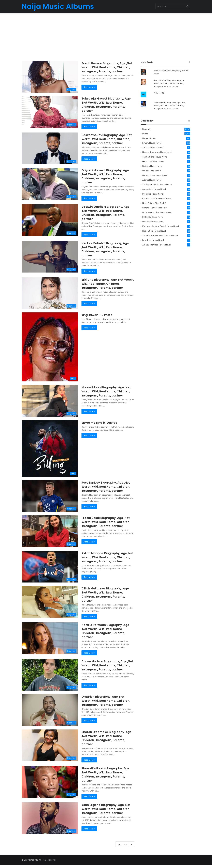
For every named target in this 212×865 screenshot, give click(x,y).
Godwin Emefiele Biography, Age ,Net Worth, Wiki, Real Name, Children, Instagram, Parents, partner (105, 213)
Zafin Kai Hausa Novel (152, 147)
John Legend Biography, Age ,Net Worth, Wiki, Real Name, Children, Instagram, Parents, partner (106, 809)
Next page (122, 844)
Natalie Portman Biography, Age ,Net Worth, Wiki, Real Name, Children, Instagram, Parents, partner (105, 631)
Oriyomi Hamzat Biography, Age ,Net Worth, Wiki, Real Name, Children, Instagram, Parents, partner (105, 176)
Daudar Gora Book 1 (151, 171)
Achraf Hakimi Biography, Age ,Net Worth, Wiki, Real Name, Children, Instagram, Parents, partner (169, 105)
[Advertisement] (106, 36)
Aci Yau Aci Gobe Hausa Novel (156, 245)
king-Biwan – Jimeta (96, 315)
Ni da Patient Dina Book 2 (154, 203)
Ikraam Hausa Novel (151, 143)
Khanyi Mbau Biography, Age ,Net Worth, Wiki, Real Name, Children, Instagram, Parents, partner (106, 391)
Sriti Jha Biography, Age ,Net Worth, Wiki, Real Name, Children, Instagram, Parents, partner (107, 284)
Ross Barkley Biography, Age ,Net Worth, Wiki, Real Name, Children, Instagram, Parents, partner (105, 487)
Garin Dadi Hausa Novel (153, 161)
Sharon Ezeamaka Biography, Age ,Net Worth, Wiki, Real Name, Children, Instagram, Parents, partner (106, 738)
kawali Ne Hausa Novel (153, 240)
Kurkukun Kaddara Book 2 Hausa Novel (160, 226)
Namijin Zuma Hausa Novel (154, 175)
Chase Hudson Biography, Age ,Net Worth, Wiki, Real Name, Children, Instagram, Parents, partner (107, 665)
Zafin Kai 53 (159, 93)
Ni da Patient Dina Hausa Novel (156, 212)
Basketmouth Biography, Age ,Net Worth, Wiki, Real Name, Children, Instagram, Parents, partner (106, 139)
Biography (147, 129)
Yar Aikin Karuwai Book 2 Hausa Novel (160, 235)
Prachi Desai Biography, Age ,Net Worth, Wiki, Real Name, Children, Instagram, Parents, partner (105, 522)
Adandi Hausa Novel (151, 180)
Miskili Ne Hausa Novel (152, 194)
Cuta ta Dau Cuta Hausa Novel (156, 198)
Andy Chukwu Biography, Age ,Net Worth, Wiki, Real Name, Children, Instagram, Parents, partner (169, 83)
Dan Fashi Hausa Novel (153, 221)
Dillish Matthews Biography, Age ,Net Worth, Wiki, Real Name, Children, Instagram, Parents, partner (105, 594)
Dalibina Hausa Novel (152, 166)
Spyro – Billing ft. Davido (99, 423)
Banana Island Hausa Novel (155, 208)
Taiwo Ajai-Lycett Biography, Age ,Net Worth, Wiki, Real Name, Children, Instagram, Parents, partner (106, 104)
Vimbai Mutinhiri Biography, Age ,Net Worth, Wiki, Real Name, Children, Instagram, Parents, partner (105, 249)
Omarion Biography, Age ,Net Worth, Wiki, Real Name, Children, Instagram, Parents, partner (105, 701)
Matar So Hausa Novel (152, 217)
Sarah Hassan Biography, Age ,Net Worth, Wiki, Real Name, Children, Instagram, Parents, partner (106, 67)
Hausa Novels (148, 138)
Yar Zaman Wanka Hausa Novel (157, 184)
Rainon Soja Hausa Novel (154, 231)
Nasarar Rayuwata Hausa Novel (157, 152)
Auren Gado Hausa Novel (154, 189)
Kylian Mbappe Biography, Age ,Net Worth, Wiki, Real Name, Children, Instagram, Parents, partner (107, 557)
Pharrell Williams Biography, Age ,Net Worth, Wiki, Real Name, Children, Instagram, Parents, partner (105, 774)
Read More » (89, 87)
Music (145, 133)
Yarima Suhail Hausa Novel (154, 157)
